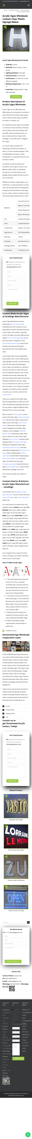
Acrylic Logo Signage (17, 324)
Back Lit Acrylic (14, 439)
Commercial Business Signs (11, 447)
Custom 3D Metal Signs (9, 668)
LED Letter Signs (22, 399)
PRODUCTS (25, 1010)
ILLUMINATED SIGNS (26, 1014)
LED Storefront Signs (16, 657)
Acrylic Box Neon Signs (18, 513)
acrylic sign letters (23, 497)
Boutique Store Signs (20, 442)
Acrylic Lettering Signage (16, 338)
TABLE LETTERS (25, 1041)
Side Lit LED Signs (19, 674)
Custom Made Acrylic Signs (19, 524)
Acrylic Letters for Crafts (10, 436)
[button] (27, 1134)
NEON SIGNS (24, 1027)
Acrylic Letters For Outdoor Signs (13, 526)
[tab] (16, 630)
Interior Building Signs (14, 671)
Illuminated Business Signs (11, 343)
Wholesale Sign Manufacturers (19, 404)
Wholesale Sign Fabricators (19, 654)
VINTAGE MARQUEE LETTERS (25, 1034)
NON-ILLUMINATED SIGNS (26, 1020)
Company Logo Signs (9, 464)
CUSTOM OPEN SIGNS (25, 1048)
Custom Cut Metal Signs (15, 532)
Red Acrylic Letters (15, 510)
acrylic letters (6, 395)
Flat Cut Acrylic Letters (16, 521)
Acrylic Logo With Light (14, 543)
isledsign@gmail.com (25, 1)
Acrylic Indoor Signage (14, 537)
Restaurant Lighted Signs (10, 458)
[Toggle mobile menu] (29, 5)
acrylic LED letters (8, 497)
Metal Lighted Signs (13, 467)
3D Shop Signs (17, 414)
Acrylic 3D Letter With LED (20, 665)
